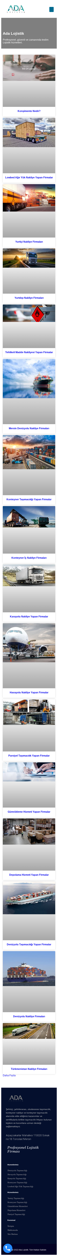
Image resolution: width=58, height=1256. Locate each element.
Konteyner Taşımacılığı (17, 1182)
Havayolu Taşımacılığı (17, 1174)
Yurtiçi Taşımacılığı (16, 1198)
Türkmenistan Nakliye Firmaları (29, 1069)
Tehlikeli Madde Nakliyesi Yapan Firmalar (29, 352)
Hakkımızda (13, 1230)
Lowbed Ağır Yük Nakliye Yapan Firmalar (29, 177)
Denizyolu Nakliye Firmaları (29, 1016)
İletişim (11, 1226)
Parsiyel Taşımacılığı (16, 1214)
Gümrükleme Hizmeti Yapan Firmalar (29, 811)
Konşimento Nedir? (29, 111)
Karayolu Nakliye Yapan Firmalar (29, 616)
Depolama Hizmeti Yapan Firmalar (29, 875)
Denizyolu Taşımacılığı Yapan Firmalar (29, 944)
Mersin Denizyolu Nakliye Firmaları (29, 428)
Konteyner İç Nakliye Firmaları (29, 558)
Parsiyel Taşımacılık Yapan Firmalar (29, 755)
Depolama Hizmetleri (16, 1210)
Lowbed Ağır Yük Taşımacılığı (20, 1186)
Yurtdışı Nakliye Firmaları (29, 298)
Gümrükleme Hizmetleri (18, 1206)
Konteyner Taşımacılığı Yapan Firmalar (29, 499)
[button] (51, 9)
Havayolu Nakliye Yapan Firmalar (29, 692)
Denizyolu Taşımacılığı (17, 1170)
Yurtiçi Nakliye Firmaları (29, 241)
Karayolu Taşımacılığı (17, 1178)
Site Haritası (13, 1234)
